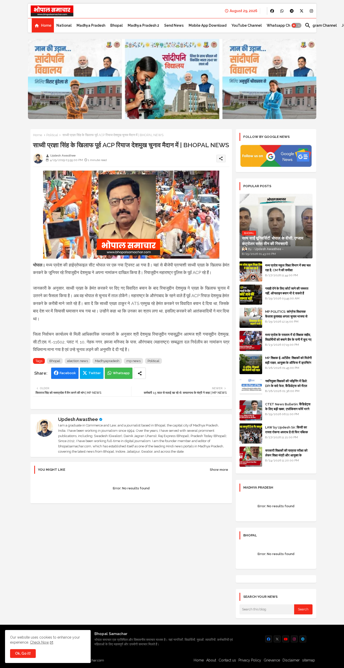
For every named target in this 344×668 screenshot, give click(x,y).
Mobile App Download (207, 25)
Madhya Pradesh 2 (143, 25)
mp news (133, 361)
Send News (174, 25)
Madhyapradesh (107, 361)
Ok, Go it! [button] (23, 653)
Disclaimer (291, 660)
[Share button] (140, 373)
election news (77, 361)
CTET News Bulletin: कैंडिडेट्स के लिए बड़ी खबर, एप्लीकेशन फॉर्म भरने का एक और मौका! (288, 408)
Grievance (272, 660)
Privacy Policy (249, 660)
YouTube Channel (246, 25)
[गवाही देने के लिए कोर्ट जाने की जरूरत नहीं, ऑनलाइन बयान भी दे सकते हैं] (250, 295)
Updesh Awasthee (78, 419)
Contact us (227, 660)
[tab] (43, 25)
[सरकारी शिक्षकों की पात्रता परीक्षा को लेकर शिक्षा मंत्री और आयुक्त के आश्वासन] (250, 457)
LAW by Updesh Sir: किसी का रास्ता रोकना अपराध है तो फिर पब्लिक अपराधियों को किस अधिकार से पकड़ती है (288, 431)
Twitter (94, 373)
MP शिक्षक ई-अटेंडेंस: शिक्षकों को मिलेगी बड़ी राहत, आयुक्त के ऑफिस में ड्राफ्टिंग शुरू (288, 362)
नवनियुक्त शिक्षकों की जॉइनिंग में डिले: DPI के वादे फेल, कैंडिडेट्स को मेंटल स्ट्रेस (286, 385)
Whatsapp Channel (283, 25)
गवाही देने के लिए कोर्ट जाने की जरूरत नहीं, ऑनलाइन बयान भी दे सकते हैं (286, 291)
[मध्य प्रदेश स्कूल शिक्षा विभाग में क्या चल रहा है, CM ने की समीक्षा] (250, 271)
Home (46, 25)
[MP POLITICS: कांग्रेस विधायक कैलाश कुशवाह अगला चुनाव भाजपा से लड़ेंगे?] (250, 318)
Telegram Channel (321, 25)
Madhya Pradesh (91, 25)
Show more (219, 469)
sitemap (308, 660)
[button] (296, 25)
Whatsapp (121, 373)
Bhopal (116, 25)
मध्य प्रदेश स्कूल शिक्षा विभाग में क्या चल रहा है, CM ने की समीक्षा (288, 267)
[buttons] (272, 11)
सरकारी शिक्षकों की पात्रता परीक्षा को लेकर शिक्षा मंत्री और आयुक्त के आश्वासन (286, 455)
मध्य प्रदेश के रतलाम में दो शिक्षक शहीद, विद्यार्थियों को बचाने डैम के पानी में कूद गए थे (288, 339)
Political (52, 135)
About (211, 660)
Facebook (68, 373)
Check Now (39, 642)
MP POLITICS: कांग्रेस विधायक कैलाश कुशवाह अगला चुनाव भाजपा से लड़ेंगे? (286, 316)
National (64, 25)
